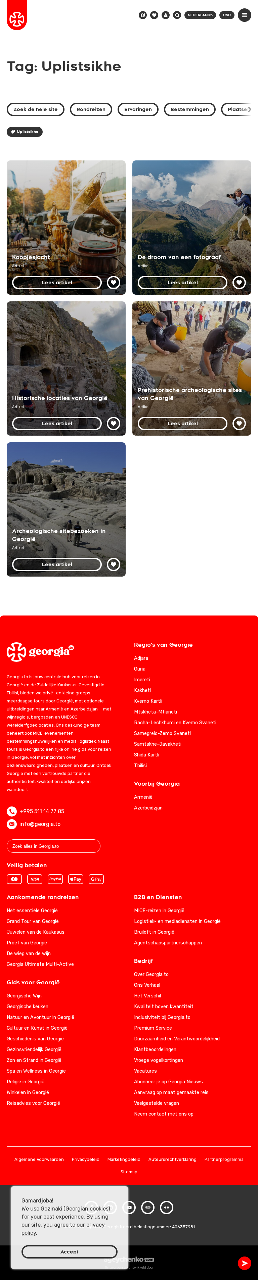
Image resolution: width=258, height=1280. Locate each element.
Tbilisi (140, 766)
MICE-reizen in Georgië (159, 911)
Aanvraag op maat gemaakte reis (171, 1092)
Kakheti (142, 690)
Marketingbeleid (124, 1160)
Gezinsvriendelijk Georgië (34, 1049)
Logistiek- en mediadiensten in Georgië (177, 921)
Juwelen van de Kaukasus (35, 932)
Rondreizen (91, 109)
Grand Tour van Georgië (33, 921)
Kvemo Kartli (148, 701)
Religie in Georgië (25, 1082)
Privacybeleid (85, 1160)
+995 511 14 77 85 (41, 811)
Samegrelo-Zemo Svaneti (162, 733)
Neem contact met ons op (164, 1114)
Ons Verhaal (147, 985)
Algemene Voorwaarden (39, 1160)
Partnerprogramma (224, 1160)
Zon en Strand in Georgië (34, 1060)
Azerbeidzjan (148, 808)
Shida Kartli (146, 755)
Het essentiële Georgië (32, 911)
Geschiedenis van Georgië (35, 1039)
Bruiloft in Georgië (154, 932)
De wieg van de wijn (29, 953)
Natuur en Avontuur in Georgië (40, 1017)
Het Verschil (147, 996)
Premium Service (153, 1028)
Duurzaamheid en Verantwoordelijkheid (177, 1039)
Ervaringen (138, 109)
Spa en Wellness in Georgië (36, 1071)
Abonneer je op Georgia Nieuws (168, 1082)
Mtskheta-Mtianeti (155, 712)
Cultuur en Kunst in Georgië (37, 1028)
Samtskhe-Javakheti (157, 744)
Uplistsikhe (27, 131)
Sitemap (129, 1172)
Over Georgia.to (151, 974)
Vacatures (145, 1071)
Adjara (141, 658)
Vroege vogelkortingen (158, 1060)
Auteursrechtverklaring (172, 1160)
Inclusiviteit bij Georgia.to (162, 1017)
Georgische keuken (27, 1007)
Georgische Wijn (24, 996)
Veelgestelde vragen (156, 1103)
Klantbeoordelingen (155, 1049)
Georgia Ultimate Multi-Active (40, 964)
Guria (139, 669)
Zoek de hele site (35, 109)
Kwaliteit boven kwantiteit (164, 1007)
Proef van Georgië (27, 943)
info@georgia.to (39, 824)
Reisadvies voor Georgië (33, 1103)
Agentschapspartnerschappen (168, 943)
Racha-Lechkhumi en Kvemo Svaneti (175, 723)
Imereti (142, 680)
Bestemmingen (190, 109)
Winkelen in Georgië (28, 1092)
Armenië (143, 797)
